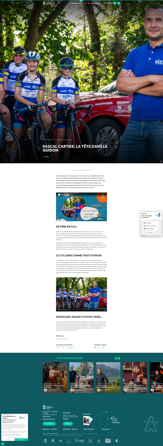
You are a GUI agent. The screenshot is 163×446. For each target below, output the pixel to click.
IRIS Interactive (55, 433)
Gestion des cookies (94, 433)
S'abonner (65, 419)
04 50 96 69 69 (46, 416)
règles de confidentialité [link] (60, 435)
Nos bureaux (46, 429)
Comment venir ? (106, 429)
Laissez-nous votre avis (49, 419)
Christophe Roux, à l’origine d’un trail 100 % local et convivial (107, 386)
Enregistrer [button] (46, 156)
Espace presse (66, 429)
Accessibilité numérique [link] (86, 433)
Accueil (44, 139)
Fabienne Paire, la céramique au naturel (134, 386)
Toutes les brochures (88, 429)
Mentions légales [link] (64, 433)
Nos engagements (95, 3)
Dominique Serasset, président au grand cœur (54, 386)
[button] (81, 1)
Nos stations (54, 429)
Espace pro (74, 429)
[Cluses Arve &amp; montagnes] (47, 3)
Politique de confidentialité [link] (72, 433)
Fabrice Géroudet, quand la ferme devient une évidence (81, 386)
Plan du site (79, 433)
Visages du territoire (52, 139)
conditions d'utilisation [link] (70, 435)
